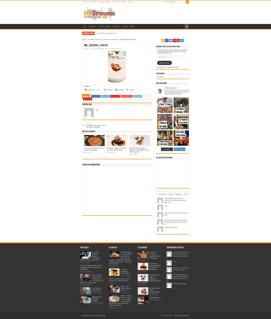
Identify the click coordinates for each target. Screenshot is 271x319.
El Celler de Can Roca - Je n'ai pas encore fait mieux (103, 39)
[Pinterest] (170, 2)
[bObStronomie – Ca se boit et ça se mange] (99, 13)
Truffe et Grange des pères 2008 (125, 271)
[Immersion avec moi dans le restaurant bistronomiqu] (181, 105)
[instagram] (175, 2)
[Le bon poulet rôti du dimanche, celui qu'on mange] (181, 121)
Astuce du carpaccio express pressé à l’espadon (94, 149)
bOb (87, 48)
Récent (171, 194)
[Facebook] (166, 2)
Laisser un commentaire (114, 48)
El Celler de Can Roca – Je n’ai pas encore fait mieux (95, 125)
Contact (130, 2)
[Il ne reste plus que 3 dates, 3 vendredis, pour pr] (165, 121)
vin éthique (160, 77)
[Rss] (164, 2)
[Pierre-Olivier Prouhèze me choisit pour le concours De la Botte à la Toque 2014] (85, 277)
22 (89, 262)
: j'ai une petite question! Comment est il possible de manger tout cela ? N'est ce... (175, 222)
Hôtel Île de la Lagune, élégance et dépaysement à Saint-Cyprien (139, 150)
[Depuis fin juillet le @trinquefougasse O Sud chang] (165, 138)
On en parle (115, 2)
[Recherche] (187, 1)
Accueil (85, 2)
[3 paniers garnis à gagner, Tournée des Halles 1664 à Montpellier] (85, 255)
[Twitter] (168, 2)
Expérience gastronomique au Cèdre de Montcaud (116, 149)
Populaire (179, 194)
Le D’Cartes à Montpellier (97, 289)
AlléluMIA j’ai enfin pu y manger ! (96, 299)
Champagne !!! (154, 298)
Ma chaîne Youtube (104, 2)
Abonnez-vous (164, 63)
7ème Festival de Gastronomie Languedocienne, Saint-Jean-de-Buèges (91, 267)
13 (90, 271)
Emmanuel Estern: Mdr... (171, 227)
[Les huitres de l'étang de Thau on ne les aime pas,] (165, 105)
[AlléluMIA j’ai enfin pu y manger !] (85, 299)
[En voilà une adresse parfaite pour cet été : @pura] (181, 138)
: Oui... (166, 206)
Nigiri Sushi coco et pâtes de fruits (125, 288)
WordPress (185, 315)
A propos (123, 2)
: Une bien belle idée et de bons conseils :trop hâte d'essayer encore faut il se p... (175, 200)
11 (90, 285)
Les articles (92, 2)
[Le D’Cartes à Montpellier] (85, 291)
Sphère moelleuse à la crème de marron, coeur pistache (119, 280)
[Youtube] (172, 2)
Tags (185, 194)
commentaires (162, 194)
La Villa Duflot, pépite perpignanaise (106, 33)
